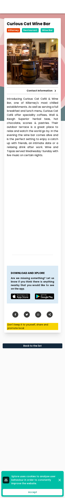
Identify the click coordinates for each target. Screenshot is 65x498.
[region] (32, 205)
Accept (32, 492)
